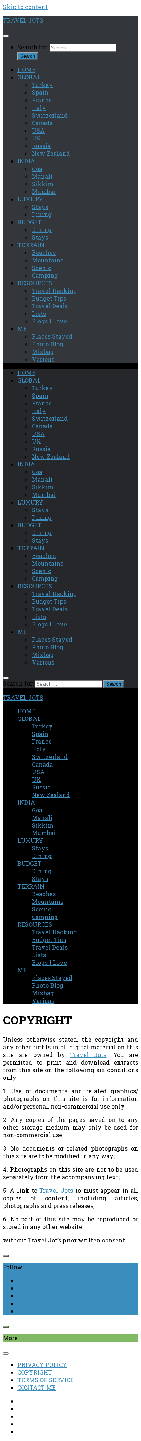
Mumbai (44, 191)
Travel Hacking (54, 290)
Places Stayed (52, 336)
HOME (26, 69)
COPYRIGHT (34, 1372)
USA (38, 130)
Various (43, 359)
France (42, 100)
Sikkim (43, 184)
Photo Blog (47, 344)
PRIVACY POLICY (42, 1364)
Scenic (41, 268)
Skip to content (25, 7)
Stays (40, 207)
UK (36, 138)
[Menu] (6, 36)
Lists (39, 313)
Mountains (47, 260)
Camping (45, 275)
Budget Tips (49, 298)
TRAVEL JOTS (23, 20)
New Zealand (51, 153)
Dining (42, 214)
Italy (39, 107)
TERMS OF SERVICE (45, 1380)
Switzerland (50, 115)
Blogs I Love (49, 321)
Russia (41, 146)
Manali (42, 176)
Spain (40, 92)
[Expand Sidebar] (6, 1256)
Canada (42, 123)
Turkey (42, 85)
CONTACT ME (36, 1387)
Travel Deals (50, 306)
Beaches (44, 252)
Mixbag (43, 351)
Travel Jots (88, 1054)
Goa (37, 168)
